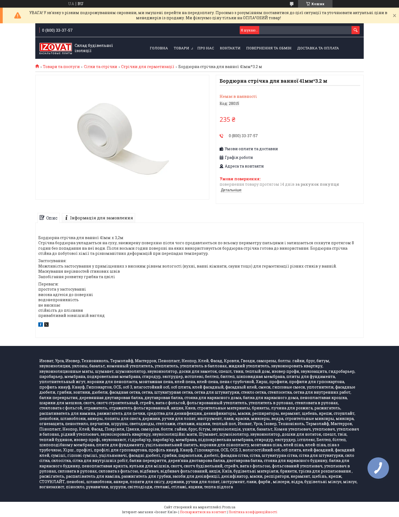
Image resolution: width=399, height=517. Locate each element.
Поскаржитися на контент (203, 512)
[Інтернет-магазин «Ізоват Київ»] (55, 48)
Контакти (230, 48)
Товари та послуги (61, 66)
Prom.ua (228, 507)
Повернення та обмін (269, 48)
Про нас (205, 48)
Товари (181, 48)
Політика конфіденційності (253, 512)
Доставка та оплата (318, 48)
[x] (46, 325)
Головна (159, 48)
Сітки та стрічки (100, 66)
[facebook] (40, 325)
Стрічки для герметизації (147, 66)
